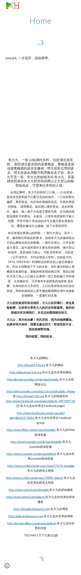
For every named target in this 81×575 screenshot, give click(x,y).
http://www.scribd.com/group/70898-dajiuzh (34, 478)
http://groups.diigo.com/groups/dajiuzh (31, 523)
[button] (7, 567)
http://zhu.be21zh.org (31, 365)
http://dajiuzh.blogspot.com (25, 516)
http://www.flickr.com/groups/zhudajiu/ (31, 429)
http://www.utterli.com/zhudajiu (29, 490)
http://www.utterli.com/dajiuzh (25, 497)
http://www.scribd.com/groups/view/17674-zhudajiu (40, 466)
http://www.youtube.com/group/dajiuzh (31, 454)
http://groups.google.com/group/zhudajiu (33, 379)
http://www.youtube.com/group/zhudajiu (36, 442)
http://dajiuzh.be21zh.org (25, 372)
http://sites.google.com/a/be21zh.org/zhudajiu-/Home (41, 391)
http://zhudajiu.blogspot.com (32, 509)
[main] (40, 21)
